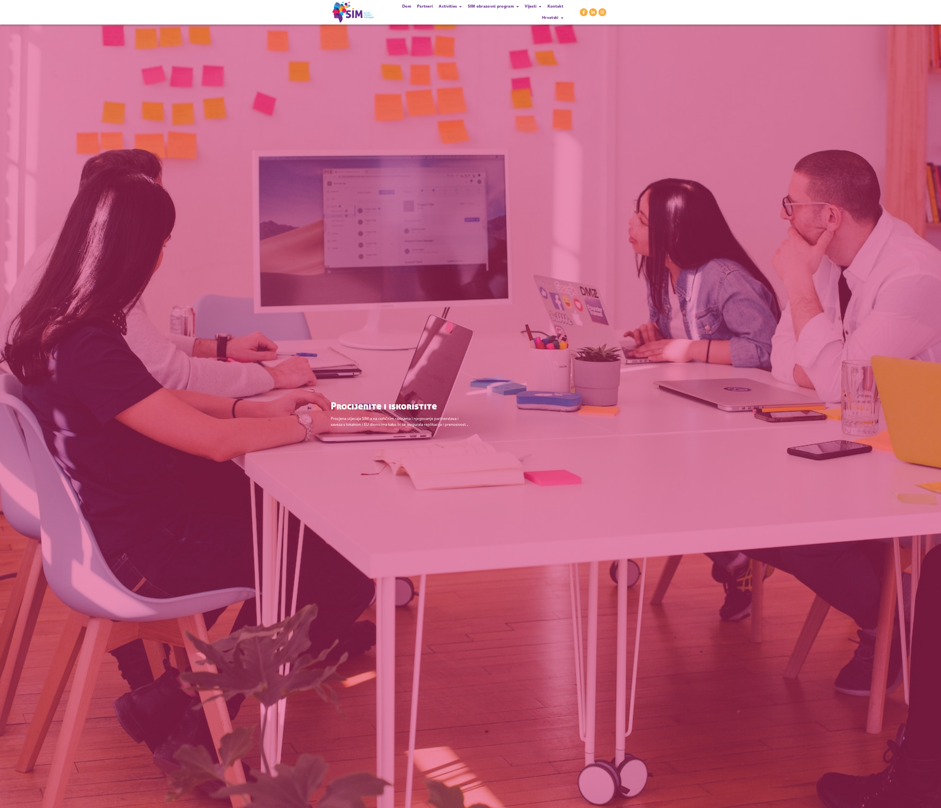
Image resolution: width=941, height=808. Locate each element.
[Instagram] (602, 12)
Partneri (425, 7)
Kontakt (555, 7)
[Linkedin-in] (593, 12)
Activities (448, 7)
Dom (406, 7)
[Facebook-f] (584, 12)
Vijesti (530, 7)
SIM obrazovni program (491, 7)
